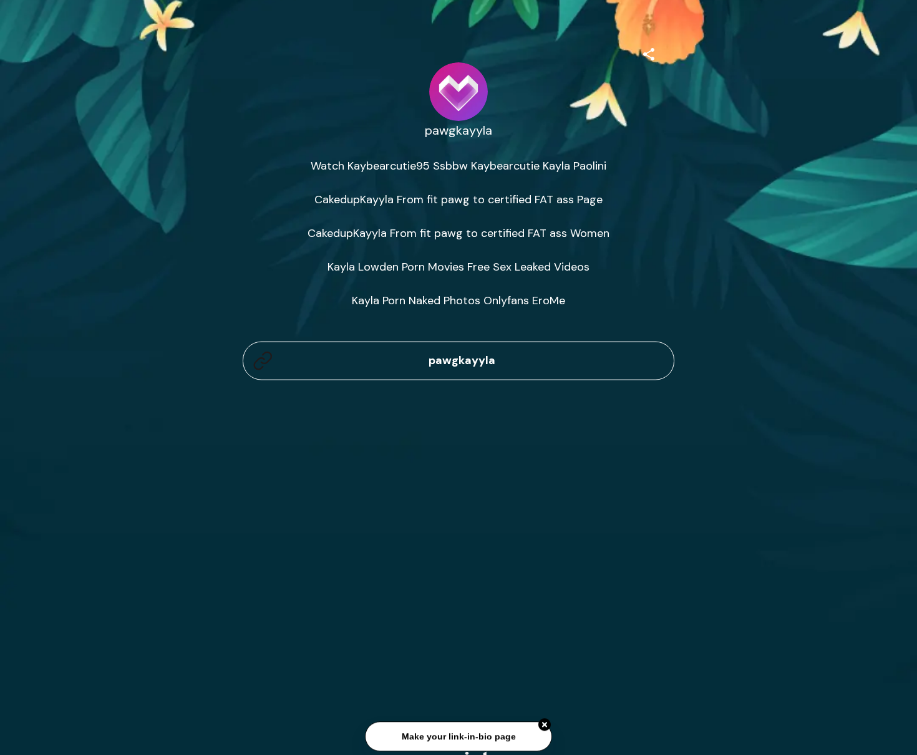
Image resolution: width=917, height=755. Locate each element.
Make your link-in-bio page (458, 738)
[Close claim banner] (544, 726)
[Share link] (648, 52)
